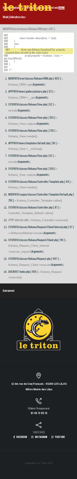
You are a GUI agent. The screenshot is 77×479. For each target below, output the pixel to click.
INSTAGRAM (40, 437)
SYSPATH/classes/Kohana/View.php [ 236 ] (31, 130)
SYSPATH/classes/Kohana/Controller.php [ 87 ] (33, 207)
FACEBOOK (21, 437)
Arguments (38, 84)
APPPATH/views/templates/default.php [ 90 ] (32, 143)
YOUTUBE (59, 437)
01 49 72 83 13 (39, 413)
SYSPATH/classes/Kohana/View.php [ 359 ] (31, 117)
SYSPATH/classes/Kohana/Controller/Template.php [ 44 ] (39, 181)
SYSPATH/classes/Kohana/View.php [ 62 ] (31, 104)
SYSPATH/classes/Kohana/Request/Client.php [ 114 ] (36, 240)
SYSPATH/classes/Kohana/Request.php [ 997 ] (33, 258)
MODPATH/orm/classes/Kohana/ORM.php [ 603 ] (34, 78)
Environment (8, 290)
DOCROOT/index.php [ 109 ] (22, 271)
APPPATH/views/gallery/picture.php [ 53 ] (30, 91)
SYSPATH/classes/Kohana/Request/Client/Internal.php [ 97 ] (41, 227)
